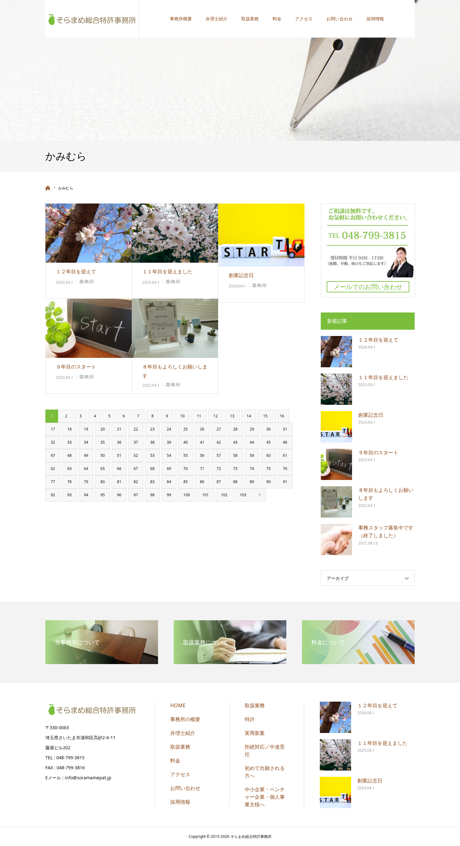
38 (152, 442)
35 (102, 442)
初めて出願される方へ (265, 772)
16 (282, 416)
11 (199, 416)
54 (169, 455)
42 (219, 442)
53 (152, 455)
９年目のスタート (76, 366)
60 (268, 455)
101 (205, 495)
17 (53, 429)
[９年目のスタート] (88, 328)
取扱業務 (250, 19)
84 (169, 481)
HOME (178, 705)
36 (119, 442)
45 (268, 442)
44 (252, 442)
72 (219, 468)
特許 (250, 719)
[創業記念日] (261, 235)
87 (219, 481)
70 (185, 468)
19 (86, 429)
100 (186, 495)
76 (285, 468)
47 (53, 455)
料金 (277, 19)
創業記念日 (241, 275)
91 (285, 481)
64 (86, 468)
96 (119, 495)
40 (185, 442)
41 (202, 442)
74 (252, 468)
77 (53, 481)
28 (235, 429)
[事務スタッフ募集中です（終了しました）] (336, 539)
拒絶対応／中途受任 (265, 750)
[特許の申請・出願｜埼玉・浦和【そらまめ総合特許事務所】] (92, 18)
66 (119, 468)
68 (152, 468)
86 (202, 481)
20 (102, 429)
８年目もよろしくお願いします (174, 371)
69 (169, 468)
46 (285, 442)
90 (268, 481)
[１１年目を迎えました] (175, 233)
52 (136, 455)
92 (53, 495)
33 (69, 442)
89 (252, 481)
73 (235, 468)
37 (136, 442)
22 (136, 429)
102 (224, 495)
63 (69, 468)
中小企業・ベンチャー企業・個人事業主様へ (265, 797)
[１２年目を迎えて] (88, 233)
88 (235, 481)
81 (119, 481)
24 (169, 429)
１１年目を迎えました (167, 271)
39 (169, 442)
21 (119, 429)
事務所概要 (181, 19)
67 (136, 468)
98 (152, 495)
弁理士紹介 (216, 19)
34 (86, 442)
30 (268, 429)
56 (202, 455)
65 (102, 468)
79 (86, 481)
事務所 (86, 281)
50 (102, 455)
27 (219, 429)
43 (235, 442)
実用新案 (255, 733)
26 (202, 429)
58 (235, 455)
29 (252, 429)
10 (182, 416)
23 (152, 429)
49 (86, 455)
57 (219, 455)
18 (69, 429)
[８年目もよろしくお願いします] (175, 328)
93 (69, 495)
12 (215, 416)
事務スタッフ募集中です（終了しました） (385, 531)
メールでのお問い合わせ (368, 286)
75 (268, 468)
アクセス (304, 19)
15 (265, 416)
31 (285, 429)
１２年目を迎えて (76, 271)
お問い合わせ (339, 19)
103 (243, 495)
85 (185, 481)
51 (119, 455)
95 (102, 495)
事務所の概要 (185, 719)
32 (53, 442)
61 (285, 455)
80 (102, 481)
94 (86, 495)
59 (252, 455)
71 (202, 468)
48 (69, 455)
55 (185, 455)
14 (249, 416)
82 (136, 481)
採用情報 (375, 19)
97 (136, 495)
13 (232, 416)
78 (69, 481)
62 (53, 468)
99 (169, 495)
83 (152, 481)
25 (185, 429)
